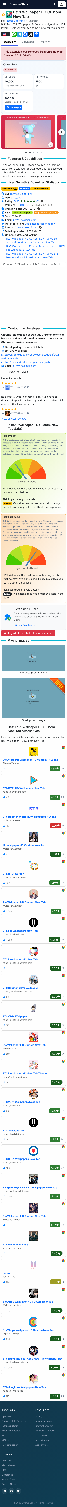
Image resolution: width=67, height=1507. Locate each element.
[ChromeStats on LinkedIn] (4, 1491)
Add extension (42, 1440)
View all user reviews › (14, 418)
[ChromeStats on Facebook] (11, 1491)
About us (6, 1460)
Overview (10, 41)
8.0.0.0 (20, 205)
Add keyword (41, 1445)
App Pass (6, 1416)
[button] (4, 4)
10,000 (18, 197)
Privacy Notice (9, 1484)
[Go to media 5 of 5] (41, 152)
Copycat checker (44, 1426)
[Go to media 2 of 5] (30, 152)
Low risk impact (22, 212)
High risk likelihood (46, 212)
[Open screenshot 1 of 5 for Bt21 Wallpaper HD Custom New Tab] (28, 132)
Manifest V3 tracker (45, 1430)
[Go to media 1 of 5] (26, 152)
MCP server (8, 1440)
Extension (33, 20)
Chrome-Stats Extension (14, 1421)
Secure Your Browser (25, 625)
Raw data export (10, 1445)
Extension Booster (11, 1430)
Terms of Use (8, 1479)
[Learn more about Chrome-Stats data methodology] (40, 227)
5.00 (27, 201)
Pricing (38, 1416)
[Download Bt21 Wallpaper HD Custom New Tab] (18, 101)
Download (28, 41)
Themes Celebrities (15, 20)
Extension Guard (10, 1426)
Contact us (7, 1474)
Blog (4, 1470)
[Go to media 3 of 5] (33, 152)
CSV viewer (41, 1435)
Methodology (8, 1465)
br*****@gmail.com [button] (24, 219)
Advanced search (44, 1421)
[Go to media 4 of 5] (37, 152)
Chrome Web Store (26, 227)
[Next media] (61, 132)
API (3, 1435)
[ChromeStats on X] (18, 1491)
